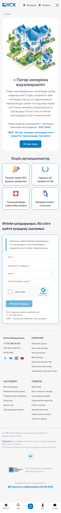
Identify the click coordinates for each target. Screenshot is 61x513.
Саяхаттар (7, 400)
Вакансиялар (37, 357)
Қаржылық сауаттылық (42, 366)
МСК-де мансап (38, 353)
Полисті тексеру (39, 405)
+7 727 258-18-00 (11, 343)
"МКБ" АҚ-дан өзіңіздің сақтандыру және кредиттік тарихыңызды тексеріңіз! (30, 134)
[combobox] (30, 273)
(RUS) (48, 127)
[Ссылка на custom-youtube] (22, 358)
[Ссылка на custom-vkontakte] (10, 358)
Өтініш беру (8, 352)
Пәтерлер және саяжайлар (15, 396)
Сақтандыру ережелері (13, 410)
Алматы (46, 5)
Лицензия (6, 441)
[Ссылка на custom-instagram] (16, 358)
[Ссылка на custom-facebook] (5, 358)
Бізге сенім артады (40, 348)
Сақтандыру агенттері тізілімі (44, 371)
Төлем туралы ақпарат (41, 414)
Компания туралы (39, 344)
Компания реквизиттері (42, 362)
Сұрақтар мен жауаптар (42, 400)
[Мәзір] (30, 506)
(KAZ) (41, 127)
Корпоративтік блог (40, 410)
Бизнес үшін (8, 405)
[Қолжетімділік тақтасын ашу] (30, 456)
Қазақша (31, 5)
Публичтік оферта (39, 419)
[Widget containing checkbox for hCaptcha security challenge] (27, 291)
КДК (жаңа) (36, 387)
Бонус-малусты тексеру (42, 391)
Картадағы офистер (11, 348)
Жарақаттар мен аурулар (14, 391)
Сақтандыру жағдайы (41, 396)
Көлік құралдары (10, 387)
